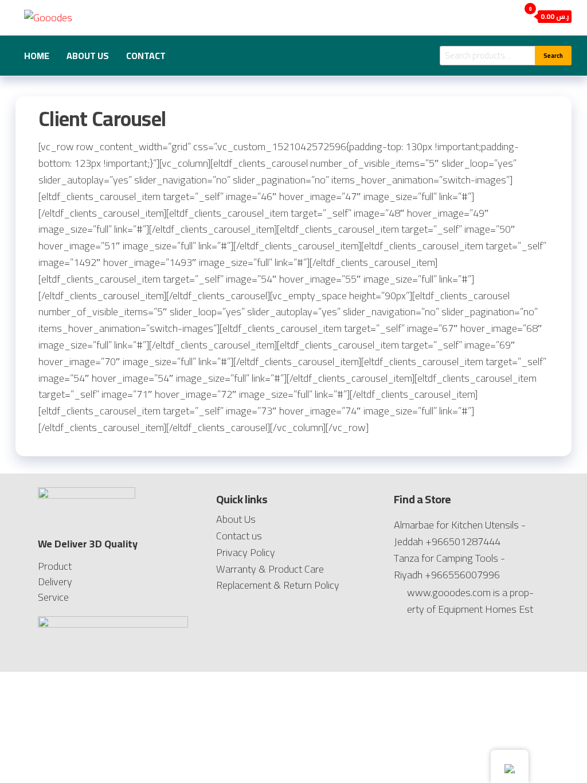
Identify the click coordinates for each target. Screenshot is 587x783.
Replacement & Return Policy (277, 584)
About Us (87, 55)
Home (36, 55)
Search (553, 55)
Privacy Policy (245, 552)
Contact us (239, 535)
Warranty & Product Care (270, 568)
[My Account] (508, 16)
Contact (146, 55)
